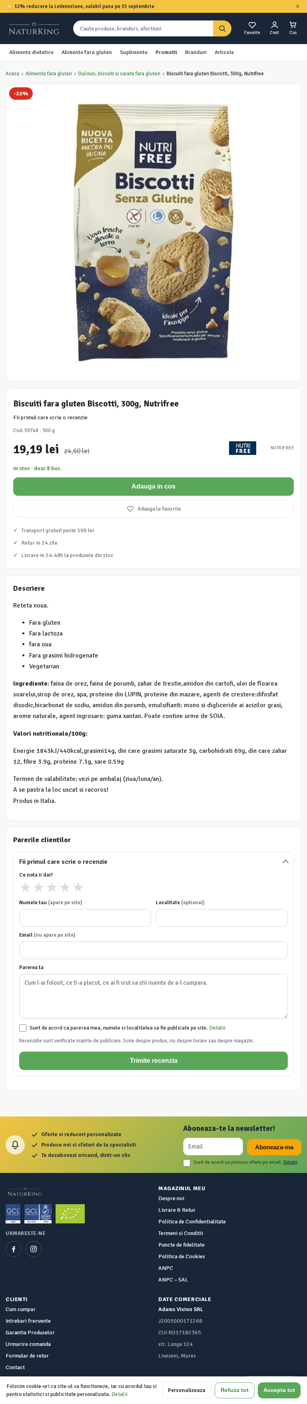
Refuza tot (235, 1390)
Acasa (12, 73)
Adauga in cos (153, 486)
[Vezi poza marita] (153, 232)
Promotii (166, 52)
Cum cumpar (21, 1309)
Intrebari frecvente (28, 1321)
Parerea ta (31, 967)
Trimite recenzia (153, 1060)
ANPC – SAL (173, 1279)
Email (47, 935)
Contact (15, 1367)
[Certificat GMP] (13, 1213)
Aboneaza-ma (274, 1147)
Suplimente (134, 52)
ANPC (165, 1268)
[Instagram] (34, 1249)
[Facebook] (14, 1249)
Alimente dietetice (31, 52)
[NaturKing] (35, 28)
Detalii (217, 1027)
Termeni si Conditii (180, 1233)
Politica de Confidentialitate (192, 1221)
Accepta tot (279, 1390)
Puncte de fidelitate (181, 1244)
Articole (224, 52)
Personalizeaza (186, 1390)
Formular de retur (27, 1355)
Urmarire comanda (28, 1344)
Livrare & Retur (176, 1210)
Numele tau (50, 902)
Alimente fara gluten (87, 52)
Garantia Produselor (30, 1332)
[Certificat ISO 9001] (38, 1213)
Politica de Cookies (181, 1256)
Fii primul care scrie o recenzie (50, 417)
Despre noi (171, 1198)
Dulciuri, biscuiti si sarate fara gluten (119, 73)
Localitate (180, 902)
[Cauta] (222, 28)
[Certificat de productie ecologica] (70, 1213)
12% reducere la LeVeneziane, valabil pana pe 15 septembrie (84, 6)
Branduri (196, 52)
